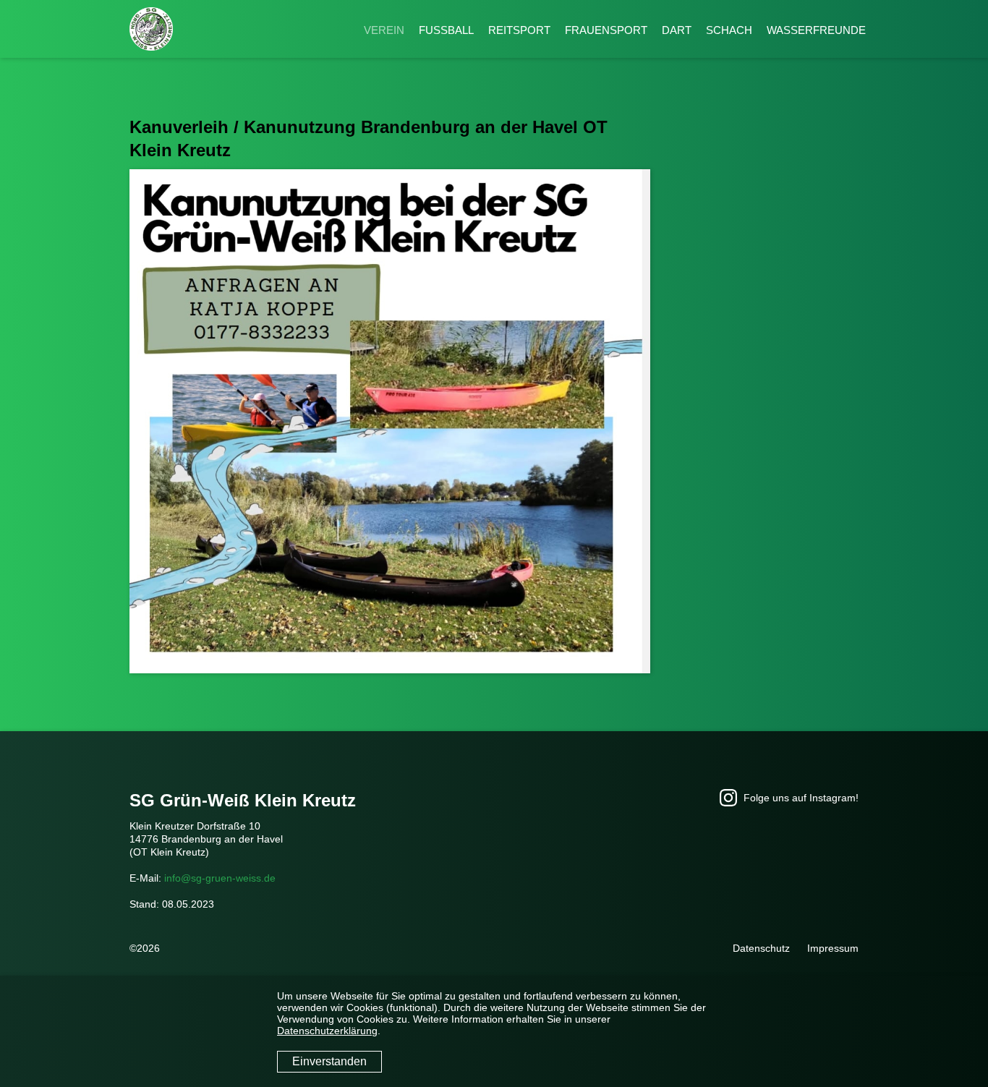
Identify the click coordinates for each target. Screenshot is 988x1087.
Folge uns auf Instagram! (800, 797)
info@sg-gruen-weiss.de (220, 878)
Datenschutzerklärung (327, 1030)
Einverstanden (329, 1061)
